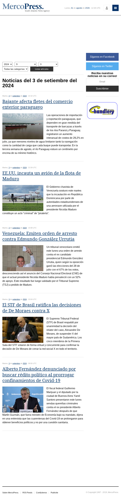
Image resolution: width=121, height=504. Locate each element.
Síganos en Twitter (102, 66)
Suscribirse (102, 88)
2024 (25, 96)
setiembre (16, 96)
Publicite (54, 493)
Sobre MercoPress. (10, 493)
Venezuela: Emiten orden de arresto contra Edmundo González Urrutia (39, 236)
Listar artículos (42, 69)
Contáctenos (41, 493)
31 (72, 8)
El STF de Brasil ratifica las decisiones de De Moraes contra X (41, 307)
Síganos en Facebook (102, 56)
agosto (79, 8)
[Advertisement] (43, 40)
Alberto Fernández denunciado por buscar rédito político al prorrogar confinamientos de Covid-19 (39, 374)
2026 (87, 8)
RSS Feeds (27, 493)
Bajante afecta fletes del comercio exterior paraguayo (37, 104)
